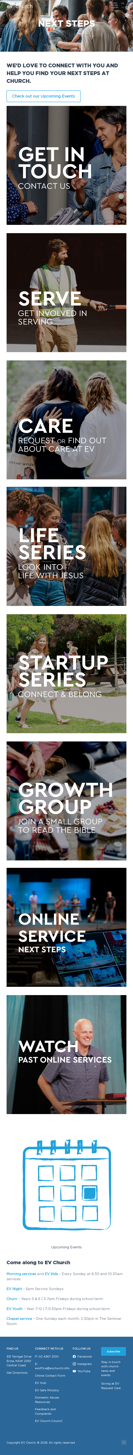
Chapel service (19, 1318)
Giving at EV (110, 1383)
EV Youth (15, 1309)
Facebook (84, 1356)
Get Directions (17, 1372)
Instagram (84, 1363)
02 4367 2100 (49, 1356)
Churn (12, 1299)
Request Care (111, 1388)
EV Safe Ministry (47, 1390)
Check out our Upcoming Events (43, 96)
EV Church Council (48, 1420)
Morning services (21, 1274)
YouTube (83, 1371)
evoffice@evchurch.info (52, 1368)
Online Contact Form (50, 1375)
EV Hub (40, 1382)
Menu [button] (123, 7)
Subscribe (113, 1351)
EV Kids (51, 1274)
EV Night (14, 1289)
